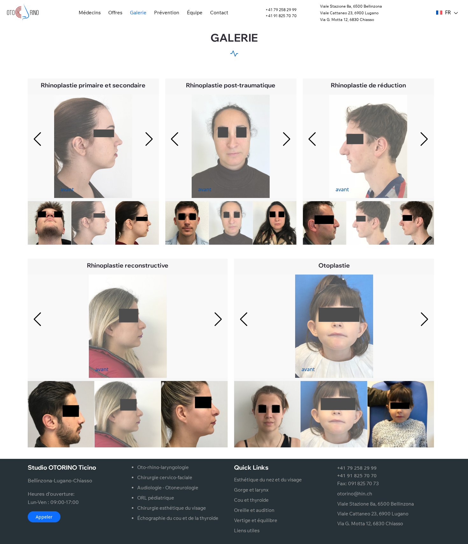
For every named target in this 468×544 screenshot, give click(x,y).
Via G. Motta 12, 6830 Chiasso (347, 19)
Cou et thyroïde (251, 500)
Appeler (44, 517)
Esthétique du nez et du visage (268, 480)
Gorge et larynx (251, 490)
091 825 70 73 (363, 483)
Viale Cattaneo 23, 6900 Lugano (349, 12)
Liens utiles (246, 530)
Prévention (166, 13)
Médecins (90, 13)
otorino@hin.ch (354, 494)
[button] (149, 139)
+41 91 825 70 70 (281, 15)
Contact (219, 13)
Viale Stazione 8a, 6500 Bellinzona (351, 6)
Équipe (194, 13)
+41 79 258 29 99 (281, 9)
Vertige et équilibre (255, 520)
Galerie (138, 13)
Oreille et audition (254, 510)
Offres (115, 13)
